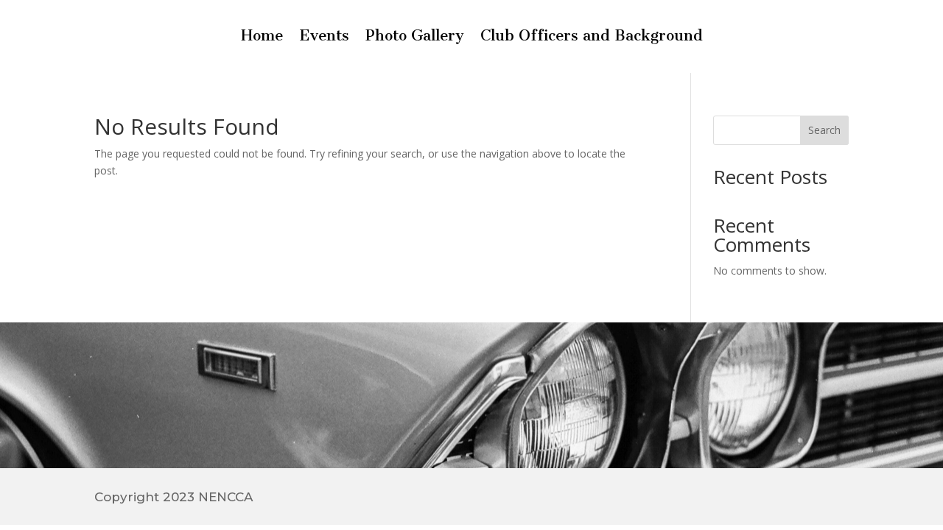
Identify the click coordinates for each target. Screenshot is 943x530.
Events (324, 37)
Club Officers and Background (591, 37)
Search (824, 130)
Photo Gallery (414, 37)
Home (262, 37)
